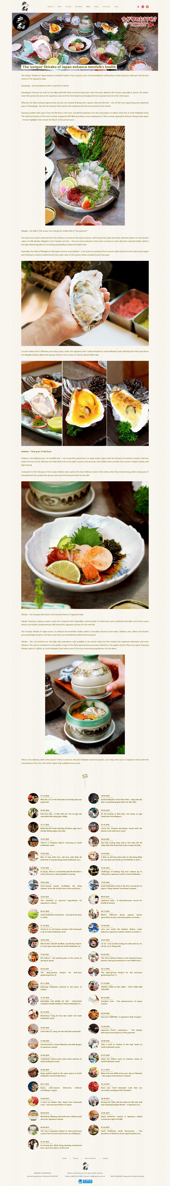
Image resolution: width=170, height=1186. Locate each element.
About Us (50, 7)
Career (116, 7)
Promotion (79, 7)
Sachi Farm (107, 7)
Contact (105, 1158)
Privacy (75, 1158)
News (88, 7)
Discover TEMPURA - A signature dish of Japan (121, 1017)
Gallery (96, 7)
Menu (60, 7)
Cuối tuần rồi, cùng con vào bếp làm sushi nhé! (61, 1031)
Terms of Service (90, 1158)
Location (69, 7)
